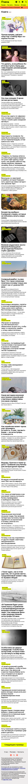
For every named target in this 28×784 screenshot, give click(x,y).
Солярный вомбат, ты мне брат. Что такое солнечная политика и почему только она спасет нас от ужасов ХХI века (14, 283)
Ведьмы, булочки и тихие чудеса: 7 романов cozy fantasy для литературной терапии (13, 465)
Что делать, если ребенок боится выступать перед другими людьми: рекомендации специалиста (14, 67)
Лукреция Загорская (6, 708)
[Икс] (19, 2)
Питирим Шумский (6, 19)
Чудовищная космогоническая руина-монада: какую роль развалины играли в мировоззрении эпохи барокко (13, 693)
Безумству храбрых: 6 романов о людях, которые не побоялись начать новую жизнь (13, 215)
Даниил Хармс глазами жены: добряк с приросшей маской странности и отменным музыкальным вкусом (13, 713)
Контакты (21, 752)
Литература (4, 152)
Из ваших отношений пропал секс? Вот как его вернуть (12, 480)
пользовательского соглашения (10, 768)
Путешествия (5, 112)
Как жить (10, 5)
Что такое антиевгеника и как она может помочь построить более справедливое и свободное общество (13, 497)
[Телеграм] (22, 2)
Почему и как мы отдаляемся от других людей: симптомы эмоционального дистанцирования (12, 540)
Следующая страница (14, 745)
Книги (3, 81)
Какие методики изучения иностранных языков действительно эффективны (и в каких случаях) (12, 398)
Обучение (4, 319)
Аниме (3, 17)
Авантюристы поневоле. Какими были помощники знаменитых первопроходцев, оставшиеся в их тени (13, 139)
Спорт (3, 227)
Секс (3, 475)
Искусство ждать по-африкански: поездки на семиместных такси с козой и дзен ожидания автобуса (13, 119)
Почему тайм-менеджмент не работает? (12, 366)
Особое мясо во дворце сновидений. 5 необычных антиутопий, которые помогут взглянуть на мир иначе (13, 650)
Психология (5, 46)
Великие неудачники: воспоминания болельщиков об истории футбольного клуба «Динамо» (13, 248)
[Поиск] (26, 2)
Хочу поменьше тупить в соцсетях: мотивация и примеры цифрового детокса (14, 730)
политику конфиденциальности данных (13, 769)
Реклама (13, 752)
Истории (23, 5)
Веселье (17, 5)
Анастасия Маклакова (7, 302)
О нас (6, 752)
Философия (5, 587)
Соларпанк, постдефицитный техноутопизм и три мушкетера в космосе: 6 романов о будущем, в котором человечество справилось (13, 346)
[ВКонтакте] (16, 2)
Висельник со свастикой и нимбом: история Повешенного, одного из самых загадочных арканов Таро (13, 181)
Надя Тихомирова (6, 410)
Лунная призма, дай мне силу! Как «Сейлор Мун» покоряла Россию (13, 36)
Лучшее (3, 5)
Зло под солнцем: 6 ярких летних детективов (12, 99)
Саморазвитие (5, 378)
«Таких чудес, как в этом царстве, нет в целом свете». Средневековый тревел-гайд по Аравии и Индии (13, 575)
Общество (4, 490)
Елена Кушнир (5, 82)
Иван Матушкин (6, 632)
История (3, 174)
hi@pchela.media (7, 779)
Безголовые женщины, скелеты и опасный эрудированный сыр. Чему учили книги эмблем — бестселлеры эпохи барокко (13, 307)
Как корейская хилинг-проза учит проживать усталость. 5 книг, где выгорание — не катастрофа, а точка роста (13, 430)
